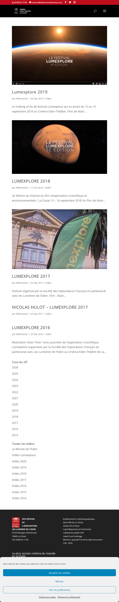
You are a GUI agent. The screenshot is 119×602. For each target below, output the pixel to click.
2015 (15, 435)
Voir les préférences (59, 589)
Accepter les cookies (59, 572)
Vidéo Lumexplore (24, 455)
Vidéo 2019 (19, 467)
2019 (15, 410)
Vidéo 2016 (19, 486)
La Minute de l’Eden (24, 449)
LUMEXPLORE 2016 (31, 327)
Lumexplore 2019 (30, 92)
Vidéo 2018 (19, 473)
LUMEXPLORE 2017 (31, 276)
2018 (15, 416)
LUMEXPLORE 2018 (31, 181)
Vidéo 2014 (19, 498)
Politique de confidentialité (68, 597)
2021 (15, 398)
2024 (15, 380)
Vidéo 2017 (19, 480)
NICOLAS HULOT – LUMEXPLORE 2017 (50, 307)
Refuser (59, 581)
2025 (15, 373)
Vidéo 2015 (19, 492)
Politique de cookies (47, 597)
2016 (15, 429)
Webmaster (22, 98)
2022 (15, 392)
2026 (15, 367)
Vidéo (48, 98)
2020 (15, 404)
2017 (15, 423)
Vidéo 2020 (19, 461)
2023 (15, 386)
